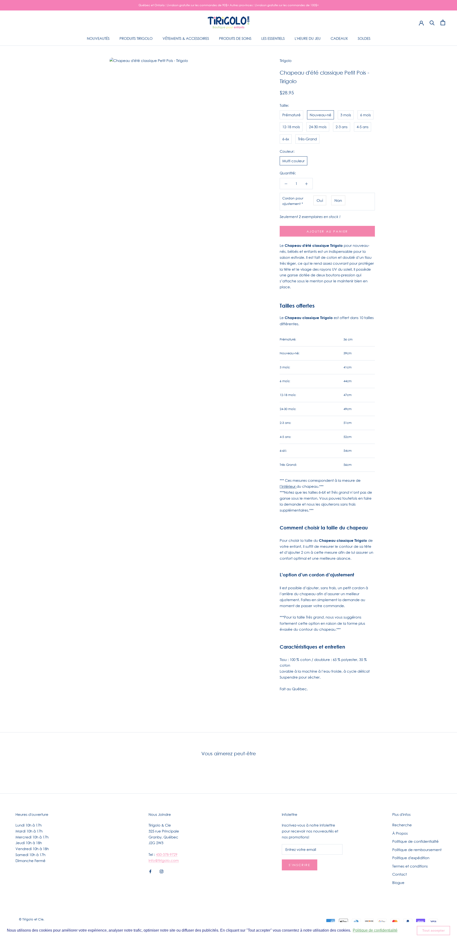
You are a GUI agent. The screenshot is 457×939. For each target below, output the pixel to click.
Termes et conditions (410, 866)
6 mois (365, 114)
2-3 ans (342, 127)
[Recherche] (432, 22)
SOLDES (364, 38)
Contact (399, 874)
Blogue (398, 882)
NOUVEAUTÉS (98, 38)
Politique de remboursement (417, 850)
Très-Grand (307, 139)
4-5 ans (362, 127)
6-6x (285, 139)
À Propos (400, 833)
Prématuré (291, 114)
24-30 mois (318, 127)
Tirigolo (286, 60)
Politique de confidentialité (415, 841)
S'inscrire (299, 865)
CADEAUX (339, 38)
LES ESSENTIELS (273, 38)
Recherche (402, 825)
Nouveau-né (320, 114)
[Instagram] (161, 871)
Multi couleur (293, 160)
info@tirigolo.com (164, 860)
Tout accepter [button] (433, 930)
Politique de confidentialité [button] (375, 930)
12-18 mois (291, 127)
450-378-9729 (166, 854)
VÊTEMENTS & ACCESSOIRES (186, 38)
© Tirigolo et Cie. (31, 919)
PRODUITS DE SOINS (235, 38)
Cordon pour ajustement (292, 200)
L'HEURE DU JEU (308, 38)
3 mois (345, 114)
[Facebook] (150, 871)
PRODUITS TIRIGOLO (136, 38)
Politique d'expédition (410, 858)
